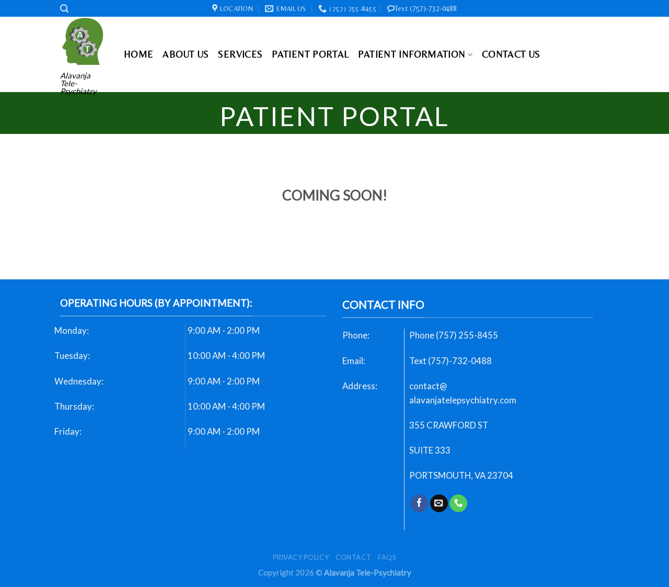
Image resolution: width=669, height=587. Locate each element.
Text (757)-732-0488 (426, 8)
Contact (353, 557)
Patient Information (411, 54)
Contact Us (511, 54)
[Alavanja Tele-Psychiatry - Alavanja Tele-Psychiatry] (84, 41)
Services (240, 54)
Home (138, 54)
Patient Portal (310, 54)
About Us (186, 54)
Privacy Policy (301, 557)
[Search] (64, 8)
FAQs (387, 557)
